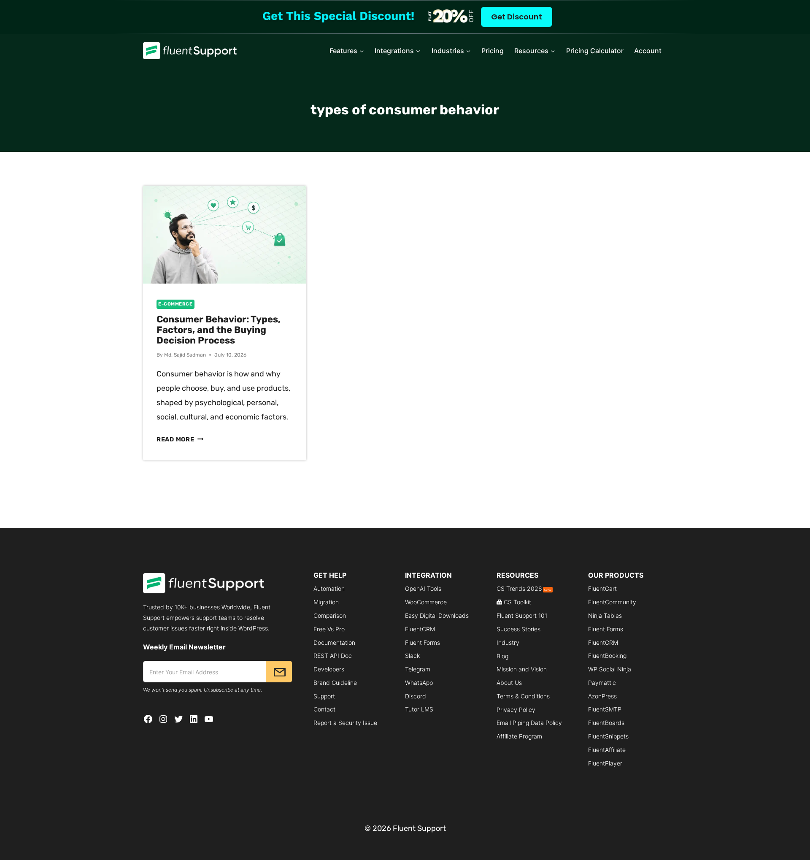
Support (324, 696)
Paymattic (602, 682)
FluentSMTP (604, 709)
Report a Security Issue (345, 722)
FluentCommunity (612, 602)
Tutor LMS (419, 709)
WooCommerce (426, 602)
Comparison (329, 615)
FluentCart (602, 588)
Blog (502, 656)
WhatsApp (419, 682)
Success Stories (518, 629)
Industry (508, 642)
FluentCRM (420, 629)
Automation (329, 588)
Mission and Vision (522, 669)
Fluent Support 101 (522, 615)
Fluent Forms (422, 642)
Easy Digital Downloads (437, 615)
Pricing (492, 50)
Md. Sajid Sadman (185, 355)
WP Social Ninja (609, 669)
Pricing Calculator (595, 50)
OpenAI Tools (423, 588)
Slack (412, 655)
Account (648, 50)
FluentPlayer (605, 763)
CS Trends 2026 (524, 588)
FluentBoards (606, 722)
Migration (326, 602)
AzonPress (602, 696)
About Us (509, 682)
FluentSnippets (608, 736)
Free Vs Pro (329, 629)
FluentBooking (607, 655)
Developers (328, 669)
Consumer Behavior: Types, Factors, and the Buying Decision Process (219, 330)
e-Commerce (175, 304)
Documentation (334, 642)
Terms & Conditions (523, 696)
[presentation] (224, 235)
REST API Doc (332, 655)
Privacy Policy (516, 709)
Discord (415, 696)
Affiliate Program (519, 736)
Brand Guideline (335, 682)
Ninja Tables (605, 615)
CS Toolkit (517, 602)
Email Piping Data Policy (529, 722)
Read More (180, 439)
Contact (324, 709)
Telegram (417, 669)
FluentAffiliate (607, 749)
